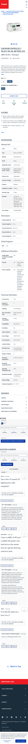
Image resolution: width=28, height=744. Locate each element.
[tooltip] (4, 423)
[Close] (26, 734)
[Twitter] (21, 717)
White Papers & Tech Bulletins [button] (9, 411)
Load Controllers (8, 14)
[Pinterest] (16, 717)
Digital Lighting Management (11, 12)
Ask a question (7, 464)
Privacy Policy (5, 727)
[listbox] (14, 30)
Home (2, 11)
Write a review (16, 58)
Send (3, 103)
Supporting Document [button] (7, 408)
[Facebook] (2, 717)
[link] (3, 420)
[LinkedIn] (11, 717)
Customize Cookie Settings (7, 741)
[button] (26, 17)
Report (14, 529)
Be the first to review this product (13, 441)
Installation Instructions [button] (7, 401)
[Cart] (26, 4)
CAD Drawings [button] (5, 404)
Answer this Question (7, 500)
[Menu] (26, 2)
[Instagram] (7, 717)
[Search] (26, 7)
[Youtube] (25, 717)
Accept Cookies (21, 741)
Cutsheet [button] (3, 397)
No (3, 81)
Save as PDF (14, 103)
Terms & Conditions (7, 730)
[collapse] (25, 689)
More (2, 74)
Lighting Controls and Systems (15, 11)
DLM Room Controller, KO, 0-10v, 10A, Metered (12, 493)
